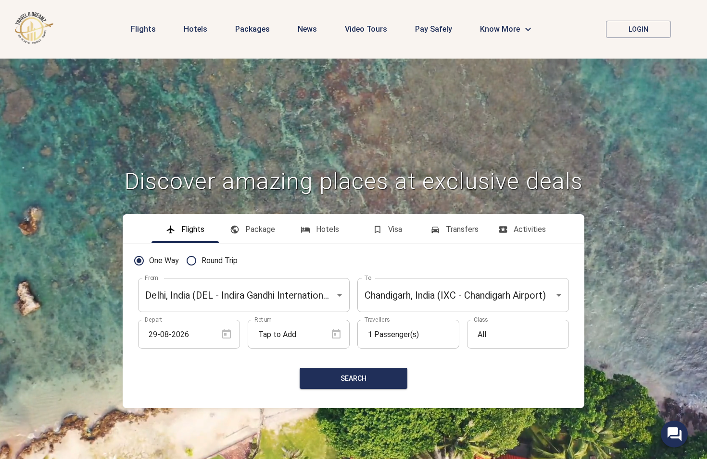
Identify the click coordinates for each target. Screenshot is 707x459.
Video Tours (366, 29)
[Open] (339, 295)
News (307, 29)
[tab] (185, 228)
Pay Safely (433, 29)
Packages (252, 29)
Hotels (195, 29)
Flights (143, 29)
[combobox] (244, 295)
